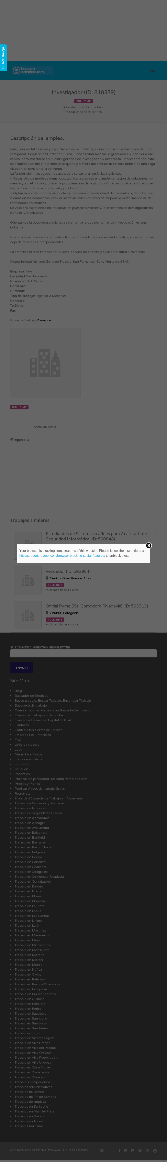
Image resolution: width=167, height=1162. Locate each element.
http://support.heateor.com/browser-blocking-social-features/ (62, 555)
